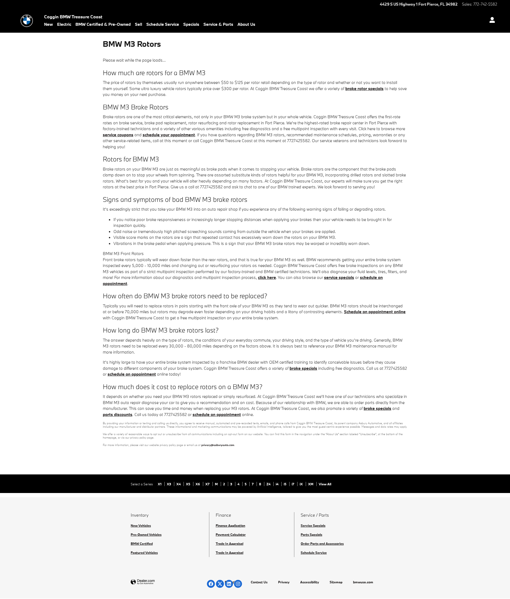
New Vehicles (141, 525)
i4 (277, 484)
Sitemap (336, 582)
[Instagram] (238, 584)
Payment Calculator (231, 534)
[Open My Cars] (490, 21)
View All (325, 484)
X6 (198, 484)
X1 (160, 484)
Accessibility (309, 582)
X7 (207, 484)
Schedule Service (162, 24)
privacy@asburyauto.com (217, 445)
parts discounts (117, 414)
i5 (285, 484)
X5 (188, 484)
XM (311, 484)
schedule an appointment (132, 374)
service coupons (118, 134)
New (48, 24)
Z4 (268, 484)
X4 (178, 484)
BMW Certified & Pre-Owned (103, 24)
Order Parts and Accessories (322, 543)
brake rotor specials (364, 88)
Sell (138, 24)
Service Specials (313, 525)
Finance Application (230, 525)
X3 (169, 484)
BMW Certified (142, 543)
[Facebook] (211, 584)
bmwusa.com (363, 582)
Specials (191, 24)
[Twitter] (220, 584)
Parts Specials (311, 534)
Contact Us (259, 582)
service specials (339, 277)
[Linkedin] (229, 584)
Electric (64, 24)
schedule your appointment (169, 134)
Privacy (284, 582)
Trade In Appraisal (229, 543)
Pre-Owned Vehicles (146, 534)
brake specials (303, 368)
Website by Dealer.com (156, 582)
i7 (293, 484)
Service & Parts (218, 24)
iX (302, 484)
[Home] (27, 20)
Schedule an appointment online (375, 311)
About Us (246, 24)
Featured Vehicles (144, 552)
